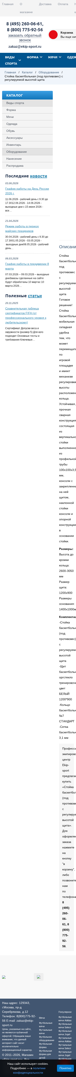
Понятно (65, 1068)
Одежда (11, 123)
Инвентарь (13, 144)
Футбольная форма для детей (45, 1054)
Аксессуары (14, 137)
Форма (32, 57)
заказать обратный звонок (24, 37)
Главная (8, 4)
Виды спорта (11, 60)
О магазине (26, 8)
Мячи (52, 57)
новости (38, 176)
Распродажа (14, 165)
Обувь (10, 130)
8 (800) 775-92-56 (25, 29)
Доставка (45, 4)
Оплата (63, 4)
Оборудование (49, 72)
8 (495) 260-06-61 (24, 23)
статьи (35, 295)
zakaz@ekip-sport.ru (24, 46)
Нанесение (14, 158)
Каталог (27, 72)
